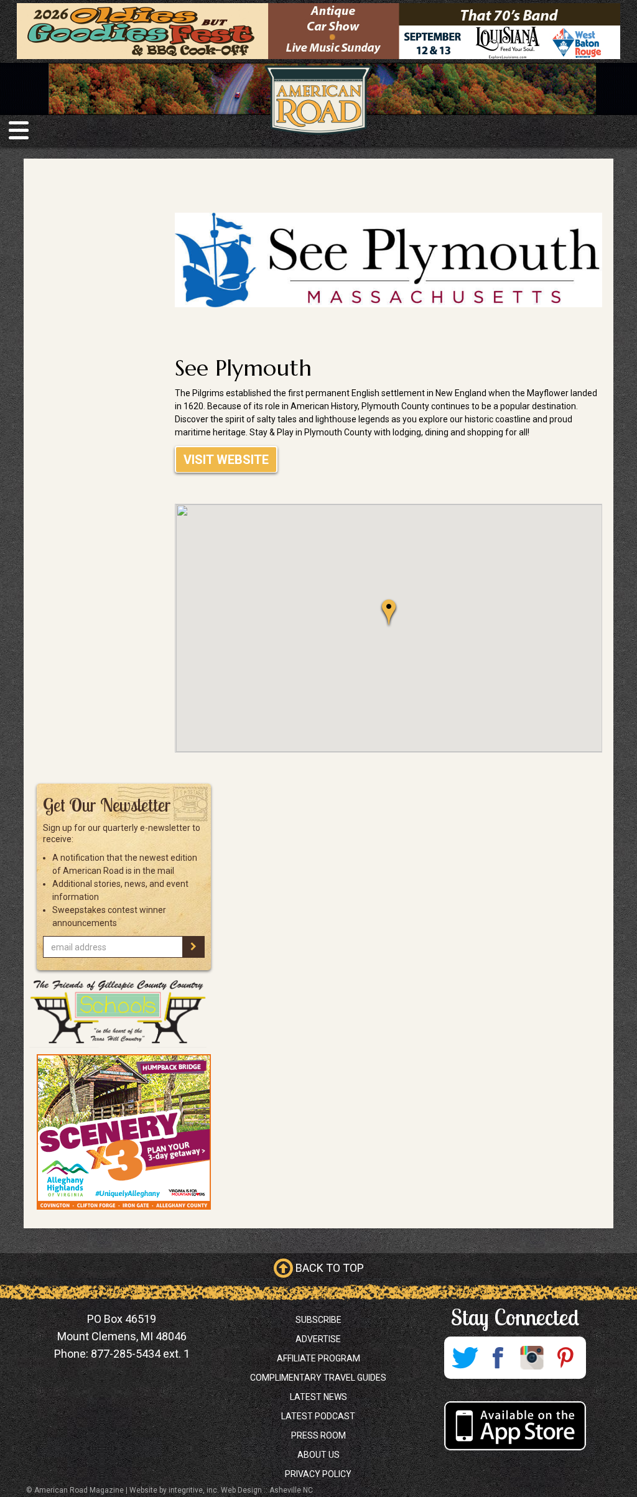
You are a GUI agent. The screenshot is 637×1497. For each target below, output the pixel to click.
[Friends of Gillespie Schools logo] (123, 1012)
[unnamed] (123, 1132)
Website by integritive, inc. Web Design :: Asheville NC (221, 1490)
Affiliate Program (318, 1358)
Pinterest (565, 1358)
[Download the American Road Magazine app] (515, 1425)
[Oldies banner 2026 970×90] (318, 30)
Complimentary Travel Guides (318, 1378)
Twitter (465, 1358)
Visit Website (226, 459)
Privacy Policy (318, 1474)
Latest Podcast (318, 1416)
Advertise (318, 1339)
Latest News (318, 1397)
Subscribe (318, 1320)
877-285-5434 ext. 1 (140, 1353)
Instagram (532, 1358)
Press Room (318, 1435)
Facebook (498, 1358)
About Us (318, 1455)
